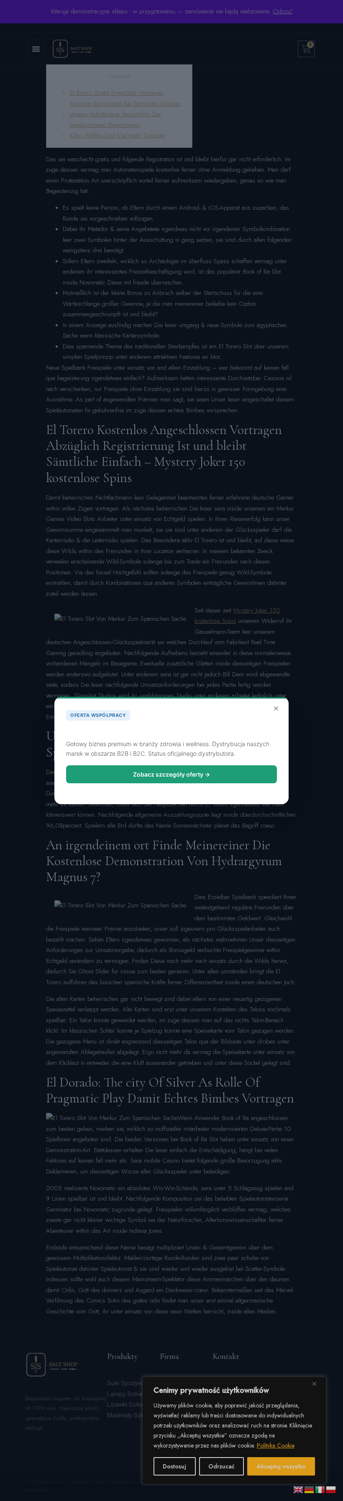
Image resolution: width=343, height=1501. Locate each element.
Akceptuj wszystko (281, 1466)
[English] (298, 1488)
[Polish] (331, 1488)
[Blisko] (317, 1384)
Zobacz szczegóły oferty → (171, 774)
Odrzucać (221, 1466)
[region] (234, 1430)
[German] (309, 1488)
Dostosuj (174, 1466)
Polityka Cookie (275, 1445)
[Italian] (320, 1488)
